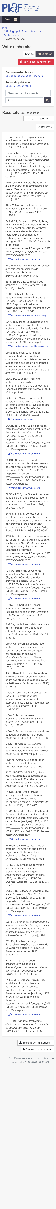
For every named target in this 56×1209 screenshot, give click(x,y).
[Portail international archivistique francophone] (28, 8)
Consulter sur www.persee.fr (25, 259)
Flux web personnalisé (38, 1049)
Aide (31, 53)
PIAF (5, 27)
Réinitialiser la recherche (37, 61)
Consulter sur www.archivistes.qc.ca (29, 346)
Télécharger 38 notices (36, 1042)
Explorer (46, 53)
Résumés (46, 126)
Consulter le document (21, 419)
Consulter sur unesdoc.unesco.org (28, 315)
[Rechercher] (47, 100)
